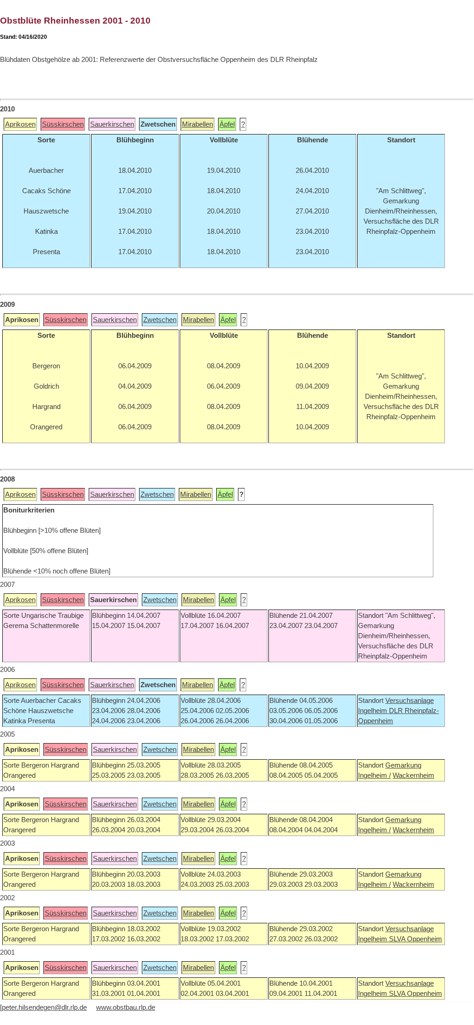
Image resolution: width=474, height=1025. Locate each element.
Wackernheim (413, 775)
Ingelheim (373, 710)
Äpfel (227, 124)
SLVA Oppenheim (415, 939)
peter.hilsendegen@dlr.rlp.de (44, 1007)
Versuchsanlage (409, 700)
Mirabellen (197, 124)
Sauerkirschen (112, 124)
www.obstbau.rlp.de (125, 1007)
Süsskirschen (63, 124)
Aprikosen (20, 124)
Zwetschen (159, 319)
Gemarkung (403, 765)
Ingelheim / (374, 775)
